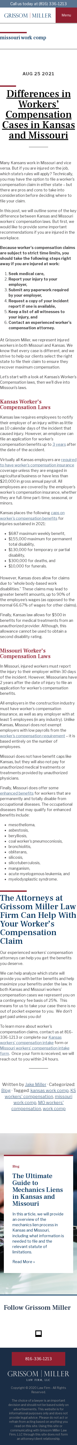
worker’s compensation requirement (32, 736)
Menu (66, 15)
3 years (59, 444)
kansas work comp (49, 1090)
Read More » (23, 1261)
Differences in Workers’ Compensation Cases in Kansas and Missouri (38, 114)
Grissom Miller (27, 15)
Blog (6, 1090)
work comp (54, 1108)
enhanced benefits (17, 793)
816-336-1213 (38, 1359)
